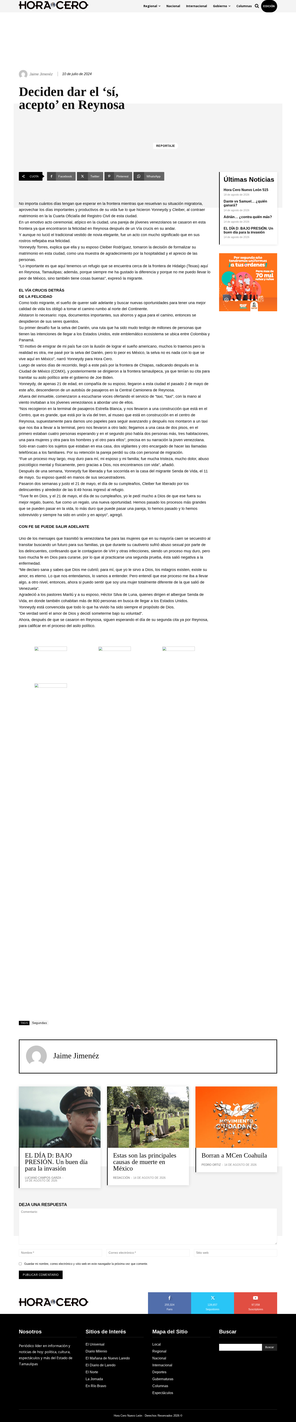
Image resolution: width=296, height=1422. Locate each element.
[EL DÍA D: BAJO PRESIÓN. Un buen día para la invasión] (60, 1117)
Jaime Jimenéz (41, 74)
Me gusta (169, 1293)
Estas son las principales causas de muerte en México (144, 1162)
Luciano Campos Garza (43, 1177)
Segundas (39, 1023)
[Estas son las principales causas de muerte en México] (148, 1117)
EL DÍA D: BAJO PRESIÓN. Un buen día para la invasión (248, 230)
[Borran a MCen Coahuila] (236, 1117)
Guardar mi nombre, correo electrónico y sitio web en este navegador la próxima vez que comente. (86, 1263)
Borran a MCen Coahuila (234, 1155)
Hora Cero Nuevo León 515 (246, 190)
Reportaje (165, 146)
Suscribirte (255, 1293)
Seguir (213, 1293)
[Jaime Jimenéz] (24, 74)
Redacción (121, 1177)
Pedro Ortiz (211, 1164)
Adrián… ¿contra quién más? (248, 217)
